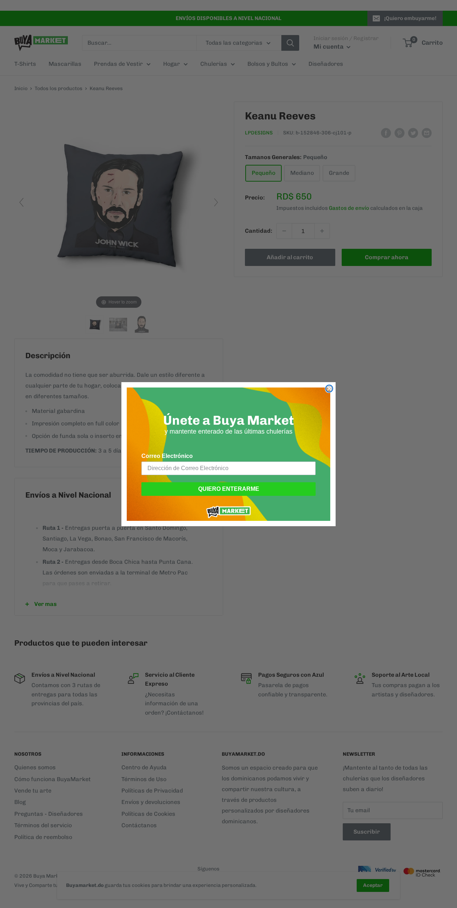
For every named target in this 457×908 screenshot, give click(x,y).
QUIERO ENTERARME (228, 489)
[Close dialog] (329, 388)
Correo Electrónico (167, 456)
